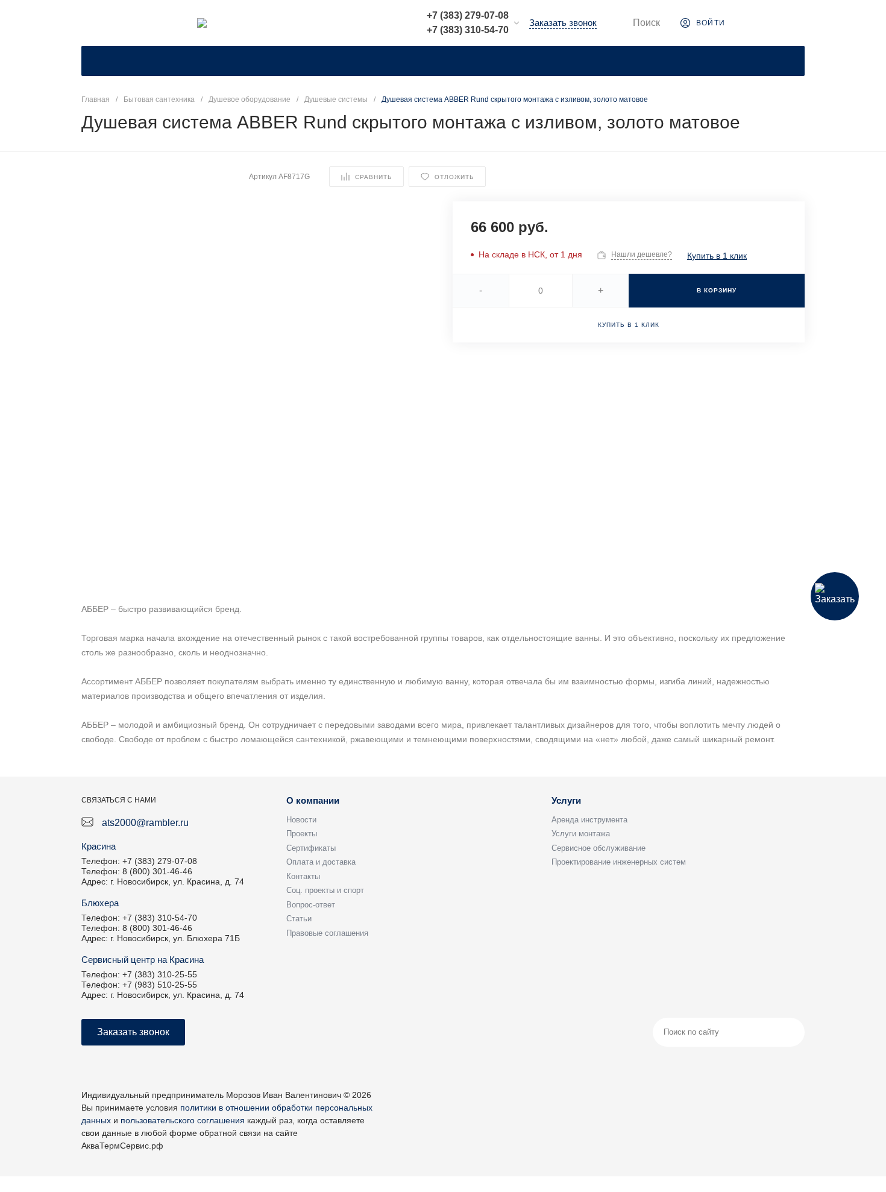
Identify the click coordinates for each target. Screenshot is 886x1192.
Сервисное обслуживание (598, 848)
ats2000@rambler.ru (145, 823)
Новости (301, 819)
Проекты (301, 833)
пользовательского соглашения (183, 1120)
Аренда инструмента (589, 819)
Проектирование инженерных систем (618, 861)
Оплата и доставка (321, 861)
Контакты (303, 876)
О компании (312, 800)
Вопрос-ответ (310, 904)
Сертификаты (311, 848)
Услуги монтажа (580, 833)
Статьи (299, 918)
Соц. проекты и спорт (325, 890)
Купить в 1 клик (717, 255)
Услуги (566, 800)
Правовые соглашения (327, 933)
